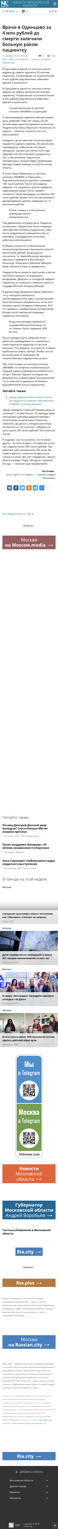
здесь (35, 1387)
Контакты (15, 1498)
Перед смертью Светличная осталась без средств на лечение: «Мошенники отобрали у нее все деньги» (31, 400)
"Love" (14, 1423)
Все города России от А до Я (17, 513)
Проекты (15, 1492)
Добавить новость (31, 1471)
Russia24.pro (37, 1423)
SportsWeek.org (45, 1420)
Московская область (21, 1480)
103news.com (14, 1420)
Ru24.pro (28, 1423)
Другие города (18, 1486)
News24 (21, 1423)
